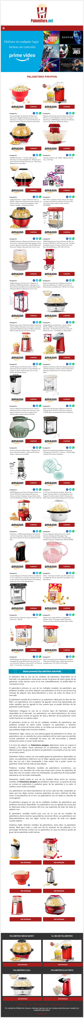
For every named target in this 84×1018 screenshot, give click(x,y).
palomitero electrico (62, 970)
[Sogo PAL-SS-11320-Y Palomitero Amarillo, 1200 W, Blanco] (25, 848)
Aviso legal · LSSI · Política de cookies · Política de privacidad (42, 1004)
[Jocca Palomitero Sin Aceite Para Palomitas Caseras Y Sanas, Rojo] (25, 905)
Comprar (33, 107)
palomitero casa (21, 970)
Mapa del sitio (42, 1014)
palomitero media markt (22, 936)
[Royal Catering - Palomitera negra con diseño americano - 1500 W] (25, 594)
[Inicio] (42, 21)
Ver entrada (25, 862)
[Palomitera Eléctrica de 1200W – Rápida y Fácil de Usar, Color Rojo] (59, 134)
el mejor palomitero (62, 936)
